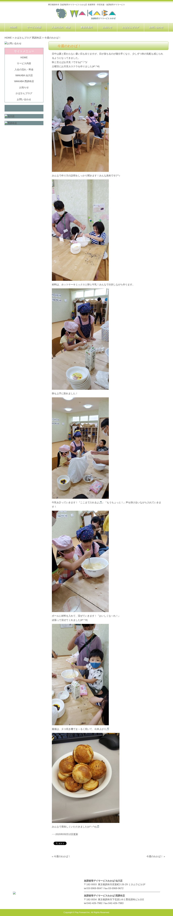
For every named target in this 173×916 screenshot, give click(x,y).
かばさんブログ (24, 93)
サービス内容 (24, 63)
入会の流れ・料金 (24, 69)
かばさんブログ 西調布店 (28, 37)
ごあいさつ (46, 872)
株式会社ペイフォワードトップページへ (86, 14)
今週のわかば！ (62, 856)
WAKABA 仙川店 (24, 75)
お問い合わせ (24, 99)
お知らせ (24, 87)
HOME (8, 37)
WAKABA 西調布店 (24, 81)
